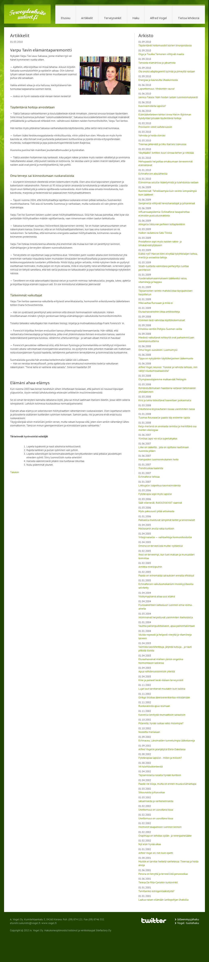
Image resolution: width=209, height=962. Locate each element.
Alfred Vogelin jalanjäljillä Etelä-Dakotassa (161, 749)
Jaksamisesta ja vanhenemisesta (155, 801)
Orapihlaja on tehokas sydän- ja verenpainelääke (165, 836)
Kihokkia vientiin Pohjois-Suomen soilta (160, 329)
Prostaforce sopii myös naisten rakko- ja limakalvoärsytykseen (160, 243)
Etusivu (65, 18)
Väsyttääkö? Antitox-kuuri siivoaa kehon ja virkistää (166, 153)
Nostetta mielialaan (149, 732)
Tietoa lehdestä (188, 18)
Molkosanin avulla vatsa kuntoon (156, 528)
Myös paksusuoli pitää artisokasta (156, 511)
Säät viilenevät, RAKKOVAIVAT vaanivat (160, 503)
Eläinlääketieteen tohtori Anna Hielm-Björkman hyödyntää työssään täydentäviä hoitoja (164, 116)
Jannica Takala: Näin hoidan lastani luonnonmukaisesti (168, 97)
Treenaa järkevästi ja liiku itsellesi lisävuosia (162, 144)
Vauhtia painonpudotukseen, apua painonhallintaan (166, 626)
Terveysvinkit (112, 18)
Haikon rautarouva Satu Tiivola (155, 233)
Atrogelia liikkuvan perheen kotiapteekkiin (161, 224)
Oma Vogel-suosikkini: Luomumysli (157, 350)
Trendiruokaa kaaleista (150, 468)
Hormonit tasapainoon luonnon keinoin (160, 827)
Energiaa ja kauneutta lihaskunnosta (158, 80)
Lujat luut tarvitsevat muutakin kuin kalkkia (161, 689)
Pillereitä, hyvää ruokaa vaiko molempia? (160, 723)
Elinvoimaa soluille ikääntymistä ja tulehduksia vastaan (168, 182)
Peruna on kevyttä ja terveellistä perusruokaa (163, 874)
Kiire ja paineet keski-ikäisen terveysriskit (160, 680)
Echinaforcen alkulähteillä (152, 174)
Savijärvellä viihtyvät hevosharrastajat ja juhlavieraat (166, 203)
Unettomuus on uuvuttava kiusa (155, 810)
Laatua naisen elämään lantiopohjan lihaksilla (163, 900)
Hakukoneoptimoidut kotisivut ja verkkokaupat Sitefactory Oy (77, 930)
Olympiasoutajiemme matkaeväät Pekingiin (162, 379)
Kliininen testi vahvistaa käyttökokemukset (161, 320)
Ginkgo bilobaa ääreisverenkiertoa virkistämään (164, 697)
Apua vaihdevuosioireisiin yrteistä (156, 671)
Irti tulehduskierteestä (150, 767)
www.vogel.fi (49, 923)
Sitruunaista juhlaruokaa (151, 792)
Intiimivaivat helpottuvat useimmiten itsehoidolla (165, 617)
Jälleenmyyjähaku (188, 920)
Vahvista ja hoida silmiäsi (151, 135)
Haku (135, 18)
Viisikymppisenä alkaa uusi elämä (156, 596)
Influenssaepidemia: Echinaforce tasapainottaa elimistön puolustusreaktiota (163, 213)
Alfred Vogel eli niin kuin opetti (155, 853)
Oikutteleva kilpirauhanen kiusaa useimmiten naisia (166, 409)
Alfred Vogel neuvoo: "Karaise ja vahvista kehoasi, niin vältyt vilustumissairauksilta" (167, 369)
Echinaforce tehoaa (149, 477)
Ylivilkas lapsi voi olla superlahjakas (157, 438)
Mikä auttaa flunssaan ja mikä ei (155, 303)
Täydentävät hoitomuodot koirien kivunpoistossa (165, 45)
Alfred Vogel (158, 18)
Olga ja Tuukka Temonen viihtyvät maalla (161, 54)
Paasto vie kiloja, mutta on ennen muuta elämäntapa (167, 784)
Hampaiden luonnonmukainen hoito (158, 459)
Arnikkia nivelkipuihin (150, 567)
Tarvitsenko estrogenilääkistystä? (156, 891)
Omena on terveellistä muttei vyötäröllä (160, 546)
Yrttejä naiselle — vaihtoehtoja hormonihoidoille (165, 537)
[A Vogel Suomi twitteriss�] (154, 920)
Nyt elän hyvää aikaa (149, 844)
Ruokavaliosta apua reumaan (154, 706)
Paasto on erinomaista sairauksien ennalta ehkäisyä (166, 575)
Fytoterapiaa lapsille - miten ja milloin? (160, 758)
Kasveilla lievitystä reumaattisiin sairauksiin (161, 715)
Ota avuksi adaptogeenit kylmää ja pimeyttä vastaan (166, 71)
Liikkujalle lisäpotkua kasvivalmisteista (159, 485)
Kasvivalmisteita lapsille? (152, 106)
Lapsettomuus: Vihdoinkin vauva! (156, 89)
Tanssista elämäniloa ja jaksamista (156, 63)
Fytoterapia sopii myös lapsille (155, 494)
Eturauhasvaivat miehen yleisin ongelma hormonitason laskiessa (160, 661)
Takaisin (14, 472)
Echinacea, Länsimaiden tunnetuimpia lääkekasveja (166, 740)
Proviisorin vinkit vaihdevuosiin (155, 127)
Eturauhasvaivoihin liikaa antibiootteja (159, 312)
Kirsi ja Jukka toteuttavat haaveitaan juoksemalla (164, 400)
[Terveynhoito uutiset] (27, 14)
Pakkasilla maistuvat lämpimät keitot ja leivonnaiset (166, 520)
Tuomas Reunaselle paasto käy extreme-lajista (164, 418)
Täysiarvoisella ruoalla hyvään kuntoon (159, 775)
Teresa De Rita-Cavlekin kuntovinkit (158, 882)
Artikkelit (87, 18)
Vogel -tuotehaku (188, 923)
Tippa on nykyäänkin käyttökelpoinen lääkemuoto (165, 358)
